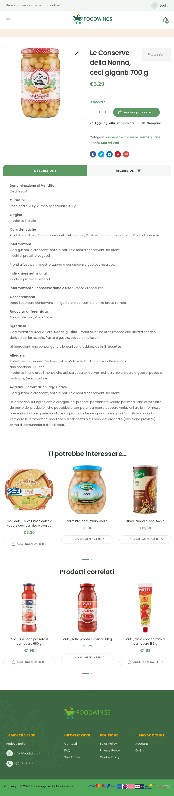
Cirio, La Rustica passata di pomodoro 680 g (29, 641)
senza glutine (150, 137)
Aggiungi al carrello (139, 112)
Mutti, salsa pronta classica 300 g (87, 639)
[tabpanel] (29, 506)
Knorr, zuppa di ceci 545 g (145, 521)
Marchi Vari (156, 54)
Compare (154, 123)
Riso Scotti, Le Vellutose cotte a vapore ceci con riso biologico (29, 523)
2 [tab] (91, 559)
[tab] (45, 170)
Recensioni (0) (129, 171)
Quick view (29, 495)
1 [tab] (85, 559)
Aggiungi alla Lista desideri (115, 123)
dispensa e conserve (122, 137)
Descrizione (45, 171)
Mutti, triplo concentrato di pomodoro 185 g (145, 641)
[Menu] (8, 19)
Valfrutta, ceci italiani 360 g (87, 521)
